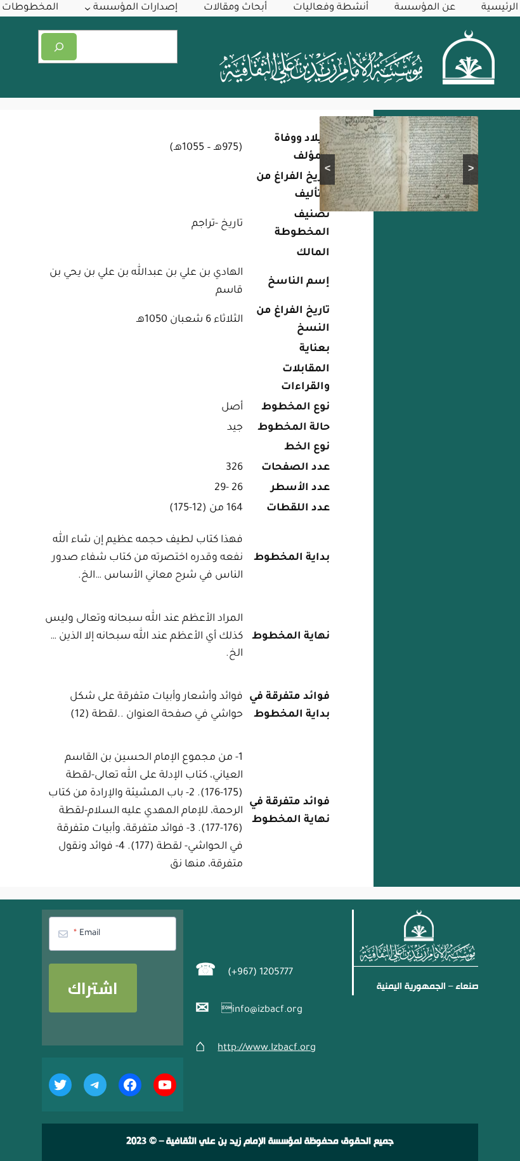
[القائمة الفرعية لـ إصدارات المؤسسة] (87, 8)
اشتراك (93, 988)
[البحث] (59, 46)
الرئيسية (499, 8)
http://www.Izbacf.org (267, 1048)
